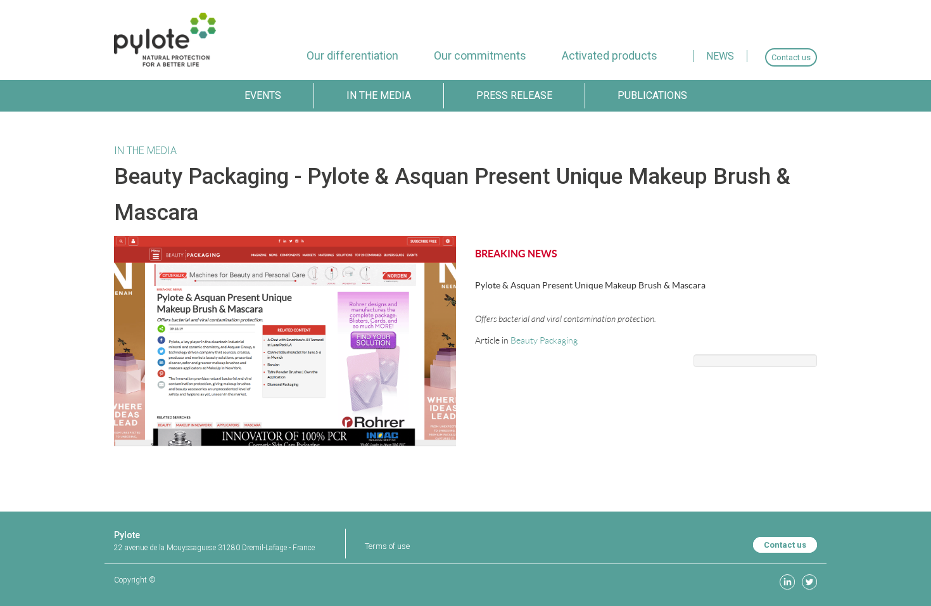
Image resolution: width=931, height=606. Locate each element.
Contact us (785, 545)
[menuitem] (352, 55)
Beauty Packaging (544, 340)
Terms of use (387, 546)
